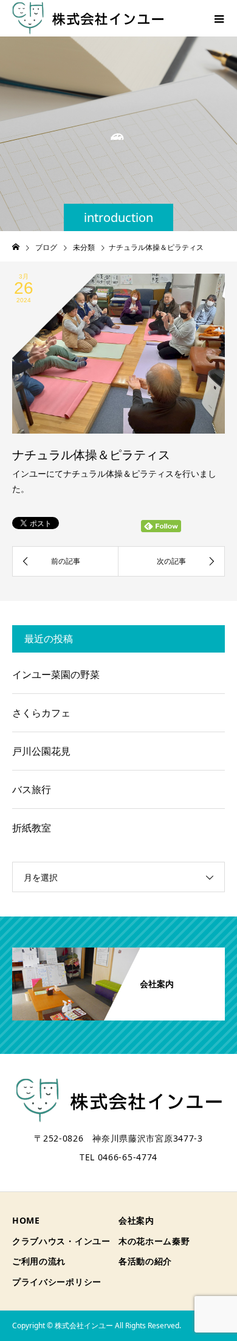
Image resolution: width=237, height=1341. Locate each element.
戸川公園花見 (41, 751)
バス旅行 (31, 789)
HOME (26, 1220)
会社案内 (136, 1220)
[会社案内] (118, 952)
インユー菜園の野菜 (56, 674)
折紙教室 (31, 827)
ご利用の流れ (39, 1261)
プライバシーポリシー (56, 1281)
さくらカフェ (41, 712)
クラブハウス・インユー (61, 1241)
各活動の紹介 (145, 1261)
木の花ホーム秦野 (154, 1241)
